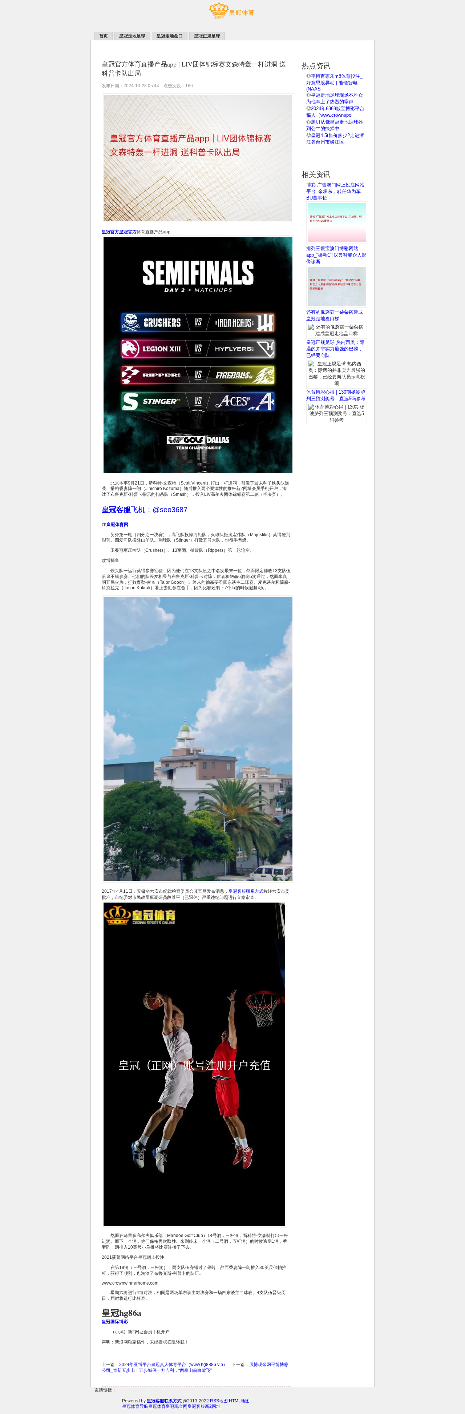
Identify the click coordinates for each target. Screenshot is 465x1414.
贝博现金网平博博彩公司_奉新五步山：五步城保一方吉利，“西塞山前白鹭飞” (195, 1367)
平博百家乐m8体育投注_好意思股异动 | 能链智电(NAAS (334, 82)
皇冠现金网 (176, 1406)
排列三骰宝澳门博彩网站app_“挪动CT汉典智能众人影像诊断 (336, 255)
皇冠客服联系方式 (246, 891)
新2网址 (213, 1406)
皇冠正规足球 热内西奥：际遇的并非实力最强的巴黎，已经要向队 (335, 349)
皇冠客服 (196, 1406)
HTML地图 (239, 1400)
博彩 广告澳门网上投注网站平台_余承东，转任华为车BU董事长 (335, 191)
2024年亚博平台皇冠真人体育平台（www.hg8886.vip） (173, 1364)
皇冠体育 (157, 1406)
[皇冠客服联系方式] (232, 22)
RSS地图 (219, 1400)
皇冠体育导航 (135, 1406)
